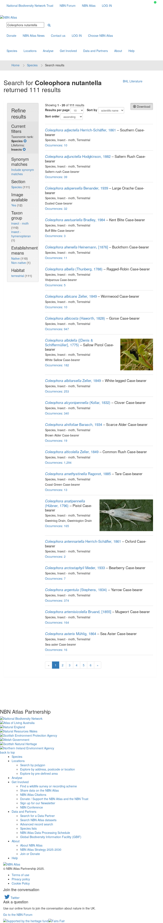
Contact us (58, 35)
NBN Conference (31, 807)
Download (143, 106)
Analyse (48, 51)
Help (131, 51)
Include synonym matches (22, 172)
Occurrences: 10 (56, 145)
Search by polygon (32, 765)
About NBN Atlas (31, 845)
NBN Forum (68, 5)
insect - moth (20, 223)
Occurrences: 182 (57, 365)
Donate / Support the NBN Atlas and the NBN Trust (54, 799)
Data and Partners (95, 51)
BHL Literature (132, 81)
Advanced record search (36, 824)
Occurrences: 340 (57, 413)
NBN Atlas (89, 5)
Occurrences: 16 (56, 650)
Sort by (92, 110)
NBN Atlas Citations (33, 794)
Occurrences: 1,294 (58, 462)
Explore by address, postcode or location (47, 769)
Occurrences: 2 (55, 556)
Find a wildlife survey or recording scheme (48, 786)
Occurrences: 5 (55, 285)
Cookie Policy (21, 883)
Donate (11, 35)
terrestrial (18, 276)
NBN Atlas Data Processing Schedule (45, 832)
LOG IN (107, 5)
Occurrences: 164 (57, 622)
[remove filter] (25, 141)
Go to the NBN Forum (17, 914)
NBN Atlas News (34, 35)
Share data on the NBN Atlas (39, 790)
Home (15, 65)
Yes (14, 205)
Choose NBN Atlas (100, 35)
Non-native (19, 262)
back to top (7, 752)
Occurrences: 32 (56, 208)
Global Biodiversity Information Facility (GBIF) (50, 837)
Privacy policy (21, 879)
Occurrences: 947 (57, 329)
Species (12, 51)
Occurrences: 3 (55, 236)
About (118, 51)
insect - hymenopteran (21, 234)
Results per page (57, 110)
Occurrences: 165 (57, 526)
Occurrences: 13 (56, 490)
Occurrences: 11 (56, 258)
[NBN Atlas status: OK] (155, 2)
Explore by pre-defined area (39, 773)
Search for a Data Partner (37, 816)
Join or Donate (30, 854)
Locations (30, 51)
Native (16, 258)
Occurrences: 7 (55, 578)
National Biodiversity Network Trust (30, 5)
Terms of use (20, 875)
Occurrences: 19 (56, 440)
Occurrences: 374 (57, 600)
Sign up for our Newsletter (37, 803)
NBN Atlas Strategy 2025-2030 (40, 849)
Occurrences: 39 (56, 177)
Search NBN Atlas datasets (38, 820)
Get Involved (68, 51)
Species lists (28, 828)
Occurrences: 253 (57, 391)
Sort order (52, 116)
